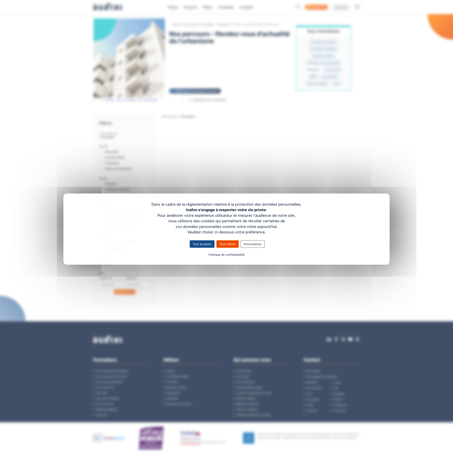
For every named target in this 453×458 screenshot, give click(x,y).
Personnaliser (253, 244)
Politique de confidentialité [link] (227, 254)
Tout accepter (202, 244)
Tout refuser (227, 244)
